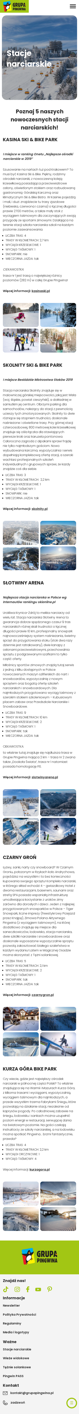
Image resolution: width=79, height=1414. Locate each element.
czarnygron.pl (43, 995)
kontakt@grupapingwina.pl (31, 1393)
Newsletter (11, 1306)
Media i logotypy (16, 1332)
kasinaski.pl (41, 291)
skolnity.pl (40, 509)
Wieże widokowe (16, 1358)
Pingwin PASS (13, 1376)
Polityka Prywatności (19, 1315)
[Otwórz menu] (73, 6)
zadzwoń (18, 1403)
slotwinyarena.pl (45, 777)
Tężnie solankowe (17, 1367)
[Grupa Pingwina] (14, 6)
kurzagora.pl (40, 1169)
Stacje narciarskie (17, 1349)
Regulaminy (12, 1323)
